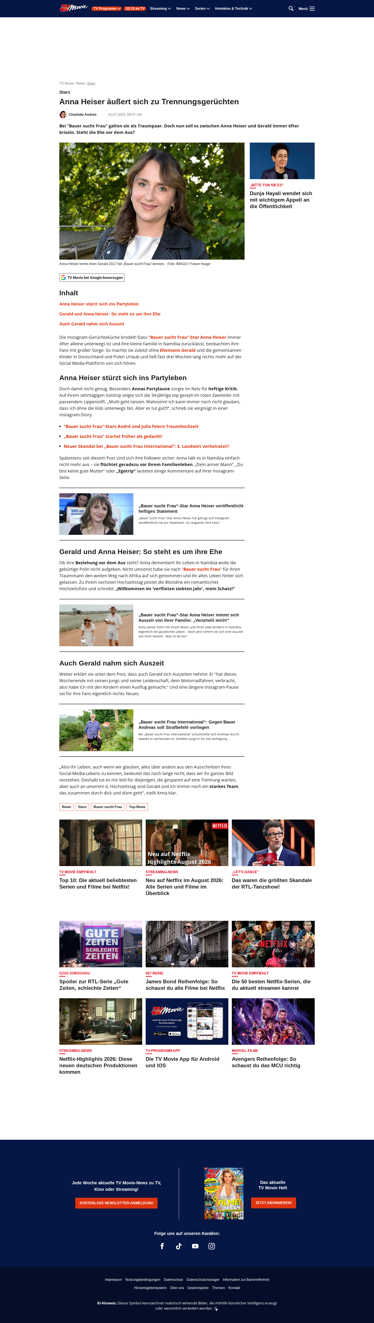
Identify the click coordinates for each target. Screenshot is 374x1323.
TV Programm (105, 8)
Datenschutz (173, 1279)
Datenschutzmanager (203, 1279)
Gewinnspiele (198, 1288)
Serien (200, 8)
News (180, 8)
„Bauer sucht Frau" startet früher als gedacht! (113, 436)
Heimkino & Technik (231, 8)
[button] (152, 308)
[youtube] (195, 1246)
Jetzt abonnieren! (273, 1203)
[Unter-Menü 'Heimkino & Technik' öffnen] (250, 8)
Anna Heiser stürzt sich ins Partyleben (99, 304)
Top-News (137, 807)
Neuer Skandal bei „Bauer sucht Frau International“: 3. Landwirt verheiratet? (146, 446)
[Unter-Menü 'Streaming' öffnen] (169, 8)
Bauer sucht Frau (201, 569)
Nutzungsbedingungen (142, 1279)
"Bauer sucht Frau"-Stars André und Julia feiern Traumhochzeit (131, 426)
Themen (218, 1288)
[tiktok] (178, 1246)
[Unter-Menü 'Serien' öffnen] (208, 8)
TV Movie (66, 83)
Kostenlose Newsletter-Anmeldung (116, 1203)
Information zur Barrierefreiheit (246, 1279)
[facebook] (162, 1246)
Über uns (177, 1288)
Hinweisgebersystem (150, 1288)
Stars (91, 83)
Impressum (113, 1279)
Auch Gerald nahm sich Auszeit (91, 324)
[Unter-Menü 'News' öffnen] (188, 8)
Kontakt (234, 1288)
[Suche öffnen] (291, 8)
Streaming (158, 8)
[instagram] (211, 1246)
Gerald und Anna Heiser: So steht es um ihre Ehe (110, 314)
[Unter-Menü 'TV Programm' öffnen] (119, 8)
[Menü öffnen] (312, 8)
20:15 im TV (135, 8)
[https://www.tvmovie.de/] (73, 8)
